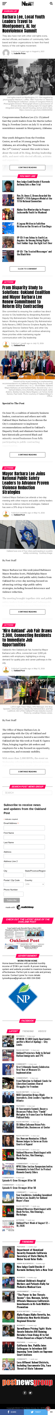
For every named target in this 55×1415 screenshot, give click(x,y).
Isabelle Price (20, 54)
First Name (9, 833)
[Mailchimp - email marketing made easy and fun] (20, 909)
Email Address (11, 823)
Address (7, 852)
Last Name (9, 842)
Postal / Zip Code (12, 880)
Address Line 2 (11, 861)
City (5, 871)
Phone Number (11, 889)
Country (28, 880)
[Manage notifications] (48, 1408)
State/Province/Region (35, 871)
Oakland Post (19, 345)
